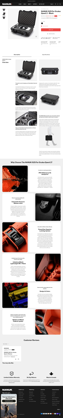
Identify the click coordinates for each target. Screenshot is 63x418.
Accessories (21, 401)
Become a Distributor (56, 401)
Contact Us (54, 392)
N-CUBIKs (42, 393)
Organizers (31, 393)
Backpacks (31, 392)
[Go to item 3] (4, 18)
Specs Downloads (55, 397)
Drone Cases (43, 397)
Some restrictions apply (35, 381)
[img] (6, 348)
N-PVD (30, 397)
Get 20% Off (41, 4)
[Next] (42, 1)
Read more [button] (13, 356)
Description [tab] (17, 54)
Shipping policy (22, 414)
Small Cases (21, 392)
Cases (20, 4)
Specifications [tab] (46, 54)
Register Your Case (55, 403)
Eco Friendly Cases (44, 403)
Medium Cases (21, 393)
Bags (25, 4)
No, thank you (9, 403)
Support (35, 4)
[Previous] (20, 1)
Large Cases (21, 395)
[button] (51, 18)
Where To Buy (54, 399)
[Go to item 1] (4, 10)
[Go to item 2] (4, 14)
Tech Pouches (31, 395)
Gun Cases (42, 401)
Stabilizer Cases (43, 399)
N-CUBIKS (31, 399)
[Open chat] (60, 415)
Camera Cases (43, 395)
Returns (53, 395)
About (29, 4)
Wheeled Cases (21, 399)
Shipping (53, 393)
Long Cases (21, 397)
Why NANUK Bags (32, 401)
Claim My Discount (9, 401)
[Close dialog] (15, 395)
